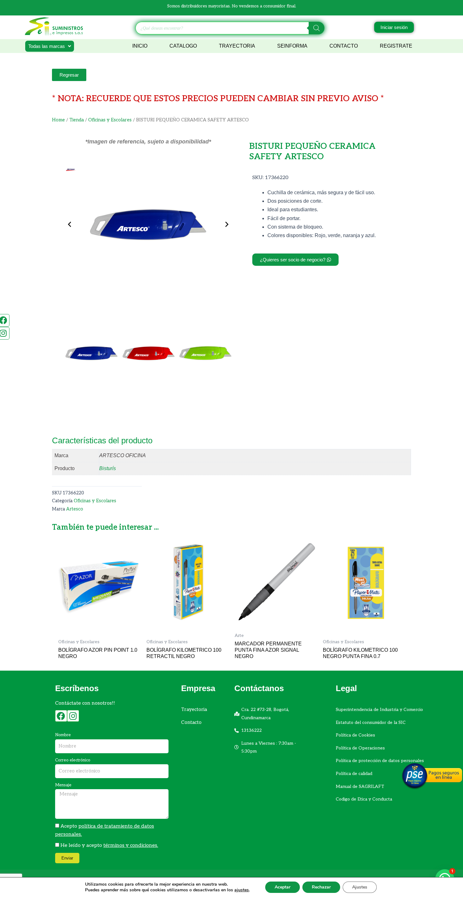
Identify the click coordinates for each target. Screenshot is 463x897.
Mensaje (63, 785)
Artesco (74, 509)
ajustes (241, 890)
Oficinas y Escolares (110, 120)
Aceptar (282, 887)
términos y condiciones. (130, 845)
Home (58, 120)
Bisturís (107, 468)
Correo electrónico (72, 760)
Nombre (63, 734)
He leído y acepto (109, 845)
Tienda (76, 120)
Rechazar (321, 887)
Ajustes (359, 887)
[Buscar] (316, 28)
